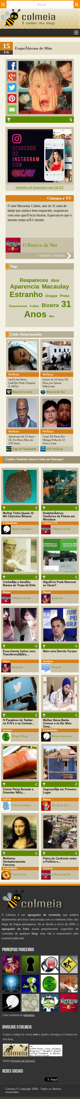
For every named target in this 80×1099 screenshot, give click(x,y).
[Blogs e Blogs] (49, 991)
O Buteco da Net (40, 245)
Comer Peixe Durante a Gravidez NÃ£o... (18, 791)
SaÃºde (7, 799)
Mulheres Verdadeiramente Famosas (14, 861)
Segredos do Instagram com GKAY (40, 187)
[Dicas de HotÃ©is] (49, 972)
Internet (7, 730)
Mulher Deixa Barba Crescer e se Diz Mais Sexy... (57, 723)
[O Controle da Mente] (11, 991)
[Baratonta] (11, 972)
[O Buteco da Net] (69, 1010)
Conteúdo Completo (51, 255)
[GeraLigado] (49, 1010)
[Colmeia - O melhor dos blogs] (11, 26)
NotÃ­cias (48, 661)
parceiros (28, 1015)
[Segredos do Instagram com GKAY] (40, 181)
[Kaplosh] (69, 991)
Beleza (6, 661)
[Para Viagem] (69, 972)
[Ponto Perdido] (30, 972)
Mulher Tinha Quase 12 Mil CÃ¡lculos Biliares (18, 515)
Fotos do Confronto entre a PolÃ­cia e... (59, 860)
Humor (7, 592)
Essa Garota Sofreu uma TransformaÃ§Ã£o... (19, 653)
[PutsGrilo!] (30, 991)
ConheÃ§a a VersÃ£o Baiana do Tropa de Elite (19, 583)
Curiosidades (10, 523)
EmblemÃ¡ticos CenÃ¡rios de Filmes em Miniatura (59, 516)
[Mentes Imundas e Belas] (11, 1010)
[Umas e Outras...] (30, 1010)
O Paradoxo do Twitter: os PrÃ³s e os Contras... (18, 722)
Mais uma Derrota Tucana (60, 651)
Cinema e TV (50, 523)
